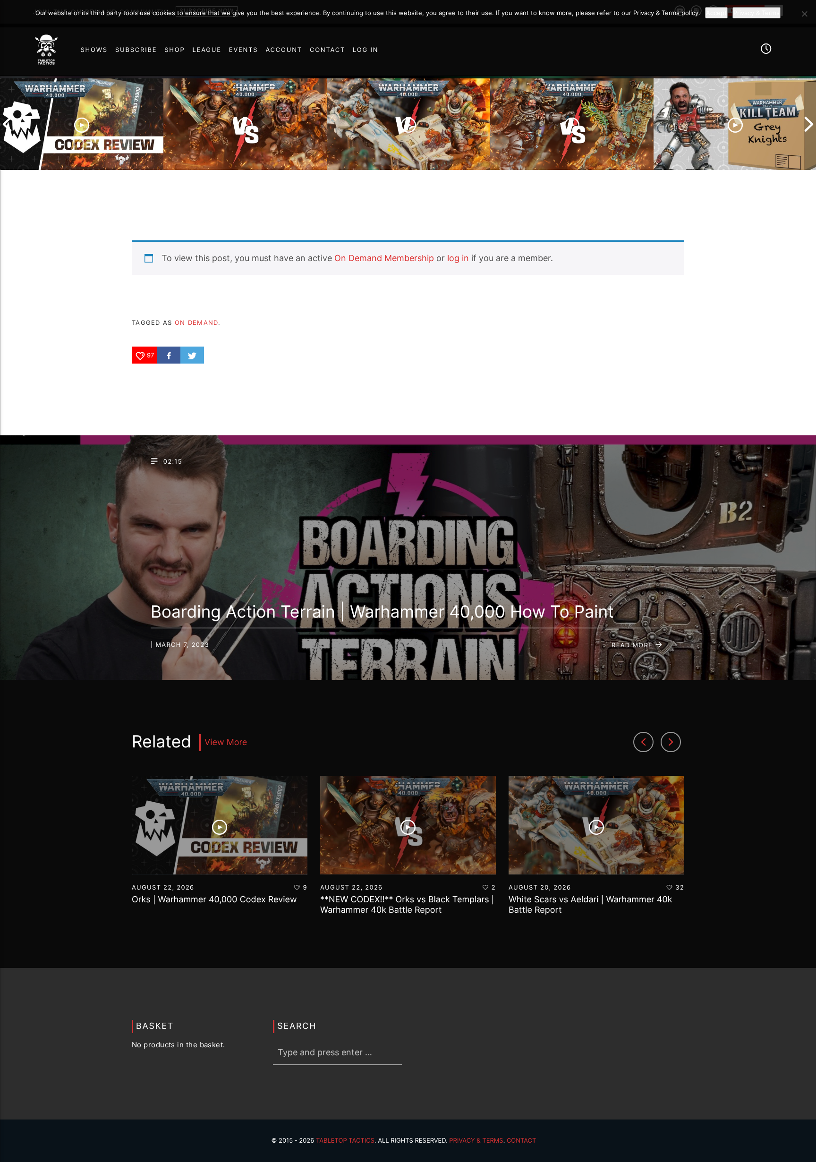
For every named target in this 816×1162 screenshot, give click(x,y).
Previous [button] (7, 124)
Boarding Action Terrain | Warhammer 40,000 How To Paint (382, 612)
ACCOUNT (283, 50)
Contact (521, 1141)
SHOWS (93, 50)
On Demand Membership (384, 258)
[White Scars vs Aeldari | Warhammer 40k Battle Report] (408, 124)
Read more (633, 645)
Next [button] (809, 124)
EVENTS (243, 50)
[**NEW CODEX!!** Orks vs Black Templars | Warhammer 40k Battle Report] (245, 124)
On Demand (196, 322)
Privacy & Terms (476, 1141)
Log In (365, 50)
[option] (81, 124)
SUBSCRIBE (136, 50)
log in (458, 258)
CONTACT (327, 50)
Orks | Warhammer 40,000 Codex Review (214, 900)
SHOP (174, 50)
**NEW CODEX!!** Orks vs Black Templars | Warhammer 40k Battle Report (407, 905)
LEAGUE (207, 50)
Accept (716, 13)
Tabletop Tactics (345, 1141)
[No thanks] (804, 13)
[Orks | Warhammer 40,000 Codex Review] (81, 124)
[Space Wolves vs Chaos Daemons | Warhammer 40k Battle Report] (572, 124)
